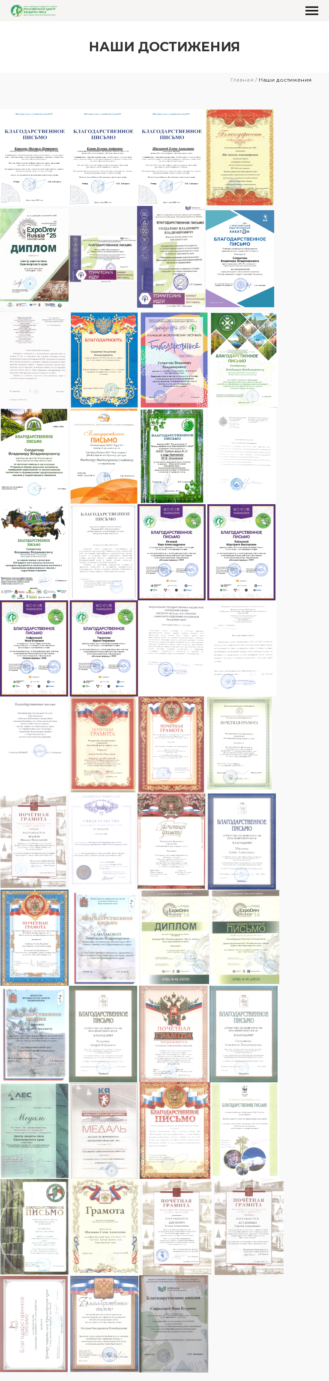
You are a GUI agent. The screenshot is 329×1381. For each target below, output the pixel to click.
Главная (242, 79)
